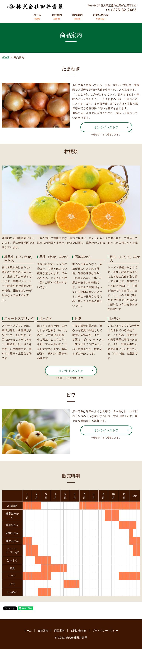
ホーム (37, 16)
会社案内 (57, 16)
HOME (5, 57)
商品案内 (77, 16)
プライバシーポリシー (105, 630)
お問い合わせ (101, 16)
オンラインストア (106, 127)
